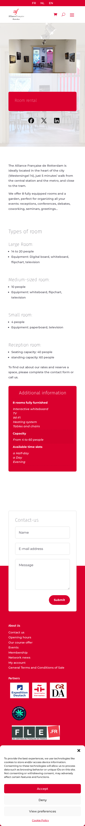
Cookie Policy (40, 820)
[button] (79, 750)
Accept (42, 789)
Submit (59, 600)
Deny (43, 800)
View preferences (42, 811)
